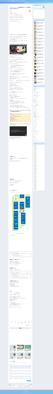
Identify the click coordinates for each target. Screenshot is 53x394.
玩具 (35, 90)
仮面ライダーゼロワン (37, 95)
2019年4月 (35, 176)
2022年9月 (35, 149)
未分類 (35, 100)
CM (34, 128)
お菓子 (35, 112)
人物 (35, 127)
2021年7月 (35, 157)
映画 (35, 106)
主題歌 (35, 89)
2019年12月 (36, 165)
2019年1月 (35, 180)
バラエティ (35, 99)
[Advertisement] (20, 27)
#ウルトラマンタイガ (27, 253)
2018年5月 (35, 189)
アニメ (35, 123)
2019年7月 (35, 172)
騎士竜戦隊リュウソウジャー (38, 116)
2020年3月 (35, 161)
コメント (11, 364)
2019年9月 (35, 169)
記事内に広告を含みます (27, 2)
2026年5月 (35, 145)
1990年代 (35, 111)
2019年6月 (35, 173)
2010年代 (35, 122)
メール (11, 372)
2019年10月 (35, 168)
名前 (10, 369)
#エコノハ (16, 272)
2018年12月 (35, 181)
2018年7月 (35, 188)
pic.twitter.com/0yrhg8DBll (16, 254)
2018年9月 (35, 185)
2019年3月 (35, 177)
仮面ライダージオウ (36, 131)
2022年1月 (35, 153)
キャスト (35, 132)
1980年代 (35, 121)
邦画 (35, 137)
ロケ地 (35, 94)
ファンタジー (36, 139)
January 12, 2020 (21, 255)
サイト (10, 375)
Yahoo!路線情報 (11, 185)
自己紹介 (35, 115)
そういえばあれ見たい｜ (18, 0)
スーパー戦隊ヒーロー (37, 105)
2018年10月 (35, 184)
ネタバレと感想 (36, 93)
